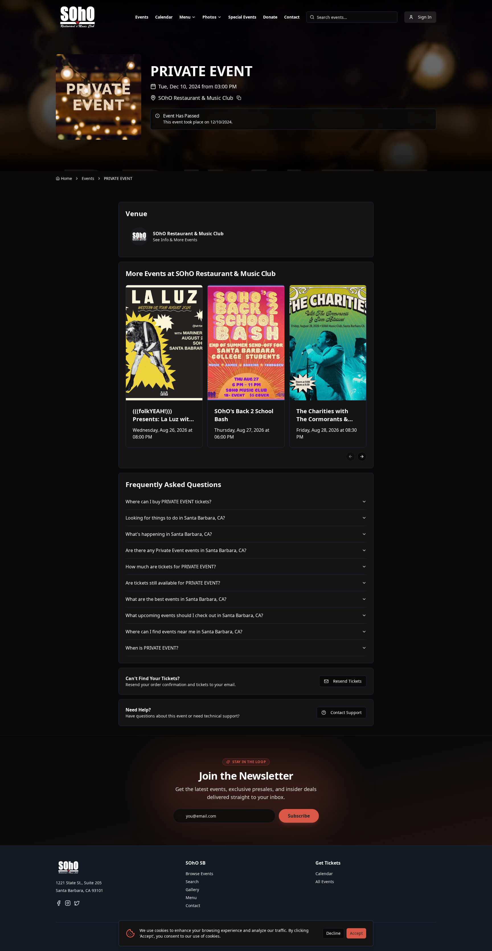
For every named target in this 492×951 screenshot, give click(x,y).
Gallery (192, 889)
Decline (333, 933)
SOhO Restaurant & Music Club (195, 97)
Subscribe (299, 816)
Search (192, 881)
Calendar (164, 17)
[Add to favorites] (134, 293)
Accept (356, 933)
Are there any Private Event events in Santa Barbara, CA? (186, 550)
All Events (324, 881)
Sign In (425, 17)
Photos (209, 17)
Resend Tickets (347, 681)
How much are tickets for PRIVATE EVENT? (171, 566)
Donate (270, 17)
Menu (184, 17)
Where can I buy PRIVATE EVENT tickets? (168, 501)
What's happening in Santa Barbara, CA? (169, 534)
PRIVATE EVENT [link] (118, 178)
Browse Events (199, 873)
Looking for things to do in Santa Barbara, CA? (175, 518)
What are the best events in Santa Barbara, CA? (176, 599)
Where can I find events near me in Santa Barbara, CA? (184, 631)
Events (141, 17)
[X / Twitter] (77, 903)
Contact (292, 17)
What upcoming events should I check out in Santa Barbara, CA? (194, 615)
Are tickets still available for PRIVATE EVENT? (173, 583)
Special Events (242, 17)
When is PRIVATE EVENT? (152, 648)
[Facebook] (59, 903)
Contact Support (346, 712)
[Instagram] (68, 903)
